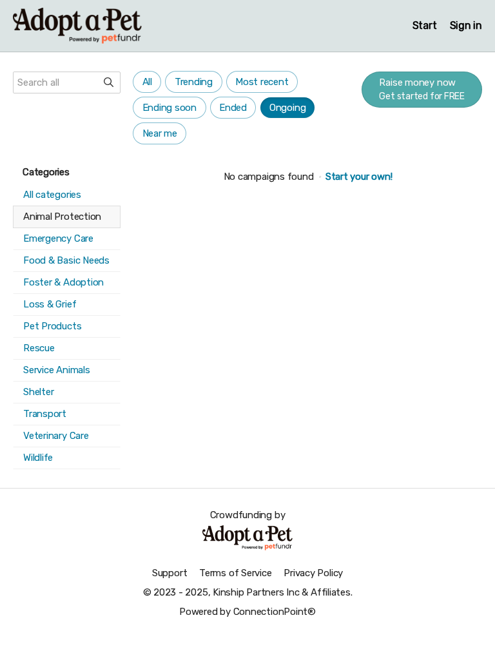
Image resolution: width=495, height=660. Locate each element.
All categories (52, 194)
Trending (194, 82)
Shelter (38, 392)
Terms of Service (235, 573)
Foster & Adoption (63, 282)
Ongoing (287, 107)
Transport (44, 414)
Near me (159, 133)
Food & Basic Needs (66, 260)
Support (169, 573)
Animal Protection (62, 216)
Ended (233, 107)
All (147, 82)
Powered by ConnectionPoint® (247, 611)
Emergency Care (58, 238)
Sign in (466, 25)
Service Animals (56, 370)
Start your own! (359, 176)
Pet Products (52, 326)
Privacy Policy (313, 573)
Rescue (39, 348)
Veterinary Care (56, 436)
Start (424, 25)
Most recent (262, 82)
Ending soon (169, 107)
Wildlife (38, 457)
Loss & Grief (49, 304)
